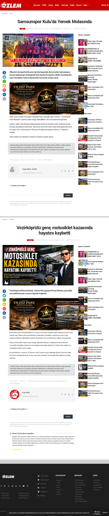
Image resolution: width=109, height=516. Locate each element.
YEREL (44, 5)
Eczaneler (78, 487)
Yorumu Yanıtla (17, 449)
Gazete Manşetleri (81, 501)
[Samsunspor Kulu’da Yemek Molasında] (38, 50)
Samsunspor (35, 124)
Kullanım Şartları (24, 493)
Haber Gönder (23, 498)
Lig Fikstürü (78, 490)
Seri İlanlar (78, 497)
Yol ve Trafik (79, 482)
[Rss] (20, 486)
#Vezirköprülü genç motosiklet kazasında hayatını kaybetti (47, 381)
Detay (98, 512)
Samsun (53, 353)
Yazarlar (43, 484)
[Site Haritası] (24, 486)
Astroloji (96, 490)
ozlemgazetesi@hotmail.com (32, 173)
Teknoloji (64, 5)
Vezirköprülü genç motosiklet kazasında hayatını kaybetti (95, 164)
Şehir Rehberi (79, 499)
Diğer (85, 5)
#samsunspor (14, 160)
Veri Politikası (5, 498)
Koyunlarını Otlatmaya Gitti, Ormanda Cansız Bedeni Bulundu (95, 68)
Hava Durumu (79, 480)
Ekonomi (37, 5)
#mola (39, 160)
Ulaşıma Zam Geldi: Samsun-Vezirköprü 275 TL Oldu (94, 147)
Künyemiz (43, 492)
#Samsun (22, 381)
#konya (23, 160)
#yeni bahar (31, 160)
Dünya (50, 5)
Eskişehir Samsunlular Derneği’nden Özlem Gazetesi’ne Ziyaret (95, 138)
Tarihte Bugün (79, 492)
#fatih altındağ (47, 160)
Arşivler (43, 488)
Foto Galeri (44, 476)
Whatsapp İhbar (24, 495)
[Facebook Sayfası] (2, 486)
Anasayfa (5, 13)
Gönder (68, 195)
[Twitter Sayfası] (5, 486)
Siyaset (79, 5)
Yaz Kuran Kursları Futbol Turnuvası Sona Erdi (95, 182)
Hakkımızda (5, 493)
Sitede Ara (97, 480)
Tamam (97, 514)
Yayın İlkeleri (5, 495)
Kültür (57, 5)
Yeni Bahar (41, 120)
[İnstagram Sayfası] (9, 486)
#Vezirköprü (14, 381)
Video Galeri (44, 480)
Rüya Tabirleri (98, 487)
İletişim (42, 495)
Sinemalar (78, 494)
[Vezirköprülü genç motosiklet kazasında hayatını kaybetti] (38, 265)
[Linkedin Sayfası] (16, 486)
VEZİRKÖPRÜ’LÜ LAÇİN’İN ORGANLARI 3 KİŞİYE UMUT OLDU (95, 51)
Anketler (96, 482)
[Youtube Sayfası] (13, 486)
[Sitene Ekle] (28, 486)
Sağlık (72, 5)
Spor (11, 13)
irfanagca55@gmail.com (30, 396)
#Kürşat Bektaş (15, 383)
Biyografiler (97, 485)
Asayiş (12, 219)
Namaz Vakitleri (80, 485)
